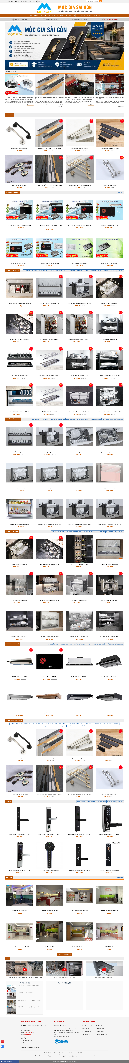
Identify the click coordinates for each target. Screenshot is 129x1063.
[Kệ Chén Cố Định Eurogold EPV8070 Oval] (49, 288)
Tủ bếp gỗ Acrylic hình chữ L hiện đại (109, 910)
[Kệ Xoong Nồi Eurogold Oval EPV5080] (109, 436)
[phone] (2, 1041)
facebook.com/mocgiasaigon (33, 1047)
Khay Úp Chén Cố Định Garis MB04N (109, 564)
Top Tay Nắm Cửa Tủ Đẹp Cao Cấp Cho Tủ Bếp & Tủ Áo (49, 98)
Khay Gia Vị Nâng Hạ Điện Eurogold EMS (19, 524)
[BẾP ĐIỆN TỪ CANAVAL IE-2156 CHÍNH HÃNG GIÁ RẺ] (79, 84)
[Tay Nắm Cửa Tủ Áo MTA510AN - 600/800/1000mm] (49, 169)
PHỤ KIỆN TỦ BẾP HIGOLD (83, 270)
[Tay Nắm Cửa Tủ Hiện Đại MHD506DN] (110, 133)
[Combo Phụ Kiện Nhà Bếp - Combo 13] (109, 247)
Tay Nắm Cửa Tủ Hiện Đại (113, 723)
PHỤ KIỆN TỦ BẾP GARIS (69, 270)
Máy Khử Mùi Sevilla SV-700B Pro (109, 677)
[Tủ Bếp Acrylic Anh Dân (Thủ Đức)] (19, 895)
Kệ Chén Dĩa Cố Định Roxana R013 (20, 375)
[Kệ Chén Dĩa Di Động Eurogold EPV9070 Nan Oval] (109, 509)
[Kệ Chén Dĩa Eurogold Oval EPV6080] (79, 436)
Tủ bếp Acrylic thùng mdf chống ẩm (79, 910)
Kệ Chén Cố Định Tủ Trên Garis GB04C (79, 636)
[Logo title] (64, 8)
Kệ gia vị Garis (101, 531)
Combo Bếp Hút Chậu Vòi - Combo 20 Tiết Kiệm (20, 225)
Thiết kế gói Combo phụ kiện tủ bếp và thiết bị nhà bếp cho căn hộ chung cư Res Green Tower (28, 1007)
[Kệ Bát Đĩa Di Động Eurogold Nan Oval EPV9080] (79, 509)
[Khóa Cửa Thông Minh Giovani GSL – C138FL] (19, 855)
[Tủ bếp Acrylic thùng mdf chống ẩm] (79, 895)
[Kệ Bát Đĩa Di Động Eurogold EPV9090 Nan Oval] (49, 509)
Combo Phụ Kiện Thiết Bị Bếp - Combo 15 (49, 263)
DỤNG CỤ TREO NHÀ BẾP (110, 270)
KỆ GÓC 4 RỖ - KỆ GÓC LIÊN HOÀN (64, 977)
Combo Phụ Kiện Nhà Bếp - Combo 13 (109, 263)
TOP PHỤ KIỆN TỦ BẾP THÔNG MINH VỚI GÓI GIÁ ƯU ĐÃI (29, 1001)
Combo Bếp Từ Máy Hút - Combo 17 (109, 225)
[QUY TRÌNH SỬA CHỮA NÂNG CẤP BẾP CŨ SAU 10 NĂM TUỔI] (109, 84)
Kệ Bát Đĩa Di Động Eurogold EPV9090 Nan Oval (49, 524)
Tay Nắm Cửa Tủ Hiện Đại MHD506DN (110, 148)
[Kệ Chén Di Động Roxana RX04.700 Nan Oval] (109, 360)
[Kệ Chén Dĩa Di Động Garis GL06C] (79, 585)
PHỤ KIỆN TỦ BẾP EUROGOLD (13, 419)
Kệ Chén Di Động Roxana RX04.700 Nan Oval (109, 375)
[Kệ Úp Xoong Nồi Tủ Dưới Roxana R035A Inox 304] (109, 396)
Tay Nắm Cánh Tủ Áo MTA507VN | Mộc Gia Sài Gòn (49, 148)
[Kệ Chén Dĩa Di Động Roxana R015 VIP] (79, 360)
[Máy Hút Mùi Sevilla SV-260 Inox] (19, 697)
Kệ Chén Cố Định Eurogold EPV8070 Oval (49, 303)
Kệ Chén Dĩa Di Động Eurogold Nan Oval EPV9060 (79, 303)
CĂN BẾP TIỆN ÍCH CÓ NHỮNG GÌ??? (25, 993)
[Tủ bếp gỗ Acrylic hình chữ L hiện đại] (109, 895)
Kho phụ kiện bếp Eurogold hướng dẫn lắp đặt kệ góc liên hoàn (25, 978)
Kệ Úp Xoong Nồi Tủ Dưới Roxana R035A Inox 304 (109, 411)
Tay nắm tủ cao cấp (87, 1025)
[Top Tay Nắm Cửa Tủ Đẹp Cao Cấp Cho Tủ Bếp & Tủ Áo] (49, 84)
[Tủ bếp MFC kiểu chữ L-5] (49, 931)
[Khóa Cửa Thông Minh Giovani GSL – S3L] (49, 855)
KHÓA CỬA (97, 15)
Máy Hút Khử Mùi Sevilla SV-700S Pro (79, 677)
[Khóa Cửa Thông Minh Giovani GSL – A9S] (109, 855)
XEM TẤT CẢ (120, 192)
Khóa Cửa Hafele (91, 801)
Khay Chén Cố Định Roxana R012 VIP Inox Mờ (49, 375)
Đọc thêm (29, 104)
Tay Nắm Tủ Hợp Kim (101, 1034)
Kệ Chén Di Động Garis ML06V (20, 600)
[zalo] (2, 1046)
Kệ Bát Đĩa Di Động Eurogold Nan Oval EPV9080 (79, 524)
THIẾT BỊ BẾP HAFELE (53, 644)
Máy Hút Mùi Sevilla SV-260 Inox (19, 713)
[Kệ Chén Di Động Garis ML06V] (19, 585)
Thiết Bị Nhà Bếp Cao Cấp (12, 644)
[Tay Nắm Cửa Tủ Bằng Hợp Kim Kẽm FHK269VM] (80, 169)
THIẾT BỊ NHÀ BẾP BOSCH (66, 644)
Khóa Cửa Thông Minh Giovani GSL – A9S (109, 870)
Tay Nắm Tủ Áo (87, 723)
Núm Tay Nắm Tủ (63, 723)
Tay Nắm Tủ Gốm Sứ (72, 726)
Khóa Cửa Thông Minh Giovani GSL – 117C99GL (79, 834)
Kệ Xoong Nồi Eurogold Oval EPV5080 (109, 452)
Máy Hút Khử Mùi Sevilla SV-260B (79, 713)
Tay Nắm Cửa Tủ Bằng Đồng (75, 723)
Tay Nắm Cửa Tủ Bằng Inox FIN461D (79, 148)
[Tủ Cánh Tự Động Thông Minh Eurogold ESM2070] (109, 472)
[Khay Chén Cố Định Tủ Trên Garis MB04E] (49, 621)
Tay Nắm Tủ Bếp (39, 723)
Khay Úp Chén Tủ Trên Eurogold (40, 419)
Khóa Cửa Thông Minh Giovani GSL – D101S (19, 834)
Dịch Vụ (17, 1)
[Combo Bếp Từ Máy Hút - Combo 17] (109, 210)
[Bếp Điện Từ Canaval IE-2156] (49, 661)
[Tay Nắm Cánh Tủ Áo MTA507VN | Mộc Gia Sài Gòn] (49, 133)
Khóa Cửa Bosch (81, 801)
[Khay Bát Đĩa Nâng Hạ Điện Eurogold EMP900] (19, 472)
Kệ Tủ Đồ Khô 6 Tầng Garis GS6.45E (79, 564)
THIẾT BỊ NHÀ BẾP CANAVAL (109, 644)
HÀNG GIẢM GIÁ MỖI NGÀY (35, 15)
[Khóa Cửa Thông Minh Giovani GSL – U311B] (79, 855)
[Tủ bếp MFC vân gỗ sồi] (109, 931)
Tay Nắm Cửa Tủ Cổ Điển (99, 723)
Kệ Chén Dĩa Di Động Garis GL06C (79, 600)
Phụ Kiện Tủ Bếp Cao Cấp (12, 270)
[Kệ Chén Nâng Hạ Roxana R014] (109, 324)
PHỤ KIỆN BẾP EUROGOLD (58, 15)
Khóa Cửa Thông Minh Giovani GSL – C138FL (19, 870)
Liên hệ (40, 1)
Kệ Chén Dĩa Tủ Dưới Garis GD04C (109, 303)
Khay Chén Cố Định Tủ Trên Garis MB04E (49, 636)
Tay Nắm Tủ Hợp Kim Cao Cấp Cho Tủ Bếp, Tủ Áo (22, 723)
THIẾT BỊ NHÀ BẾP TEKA (80, 644)
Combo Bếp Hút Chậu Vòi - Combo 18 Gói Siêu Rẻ (79, 225)
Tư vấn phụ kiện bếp (26, 1)
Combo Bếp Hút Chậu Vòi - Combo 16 (20, 263)
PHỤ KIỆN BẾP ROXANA (96, 270)
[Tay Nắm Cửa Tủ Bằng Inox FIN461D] (80, 133)
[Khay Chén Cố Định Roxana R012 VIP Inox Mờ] (49, 360)
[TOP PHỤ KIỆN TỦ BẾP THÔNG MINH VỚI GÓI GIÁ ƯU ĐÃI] (11, 1003)
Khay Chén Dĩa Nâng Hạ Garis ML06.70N (49, 600)
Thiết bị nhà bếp (100, 1028)
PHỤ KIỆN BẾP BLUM (43, 270)
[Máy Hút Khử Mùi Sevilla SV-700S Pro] (79, 661)
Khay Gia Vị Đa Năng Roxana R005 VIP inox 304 (79, 339)
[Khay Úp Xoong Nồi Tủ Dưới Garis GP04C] (19, 324)
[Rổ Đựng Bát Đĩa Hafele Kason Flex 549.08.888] (19, 288)
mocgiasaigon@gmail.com (30, 1042)
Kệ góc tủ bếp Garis (111, 531)
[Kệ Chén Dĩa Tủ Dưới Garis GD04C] (109, 288)
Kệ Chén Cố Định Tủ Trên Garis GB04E (20, 636)
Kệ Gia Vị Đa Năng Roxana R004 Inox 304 (49, 339)
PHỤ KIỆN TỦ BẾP (70, 15)
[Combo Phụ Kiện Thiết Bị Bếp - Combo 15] (49, 247)
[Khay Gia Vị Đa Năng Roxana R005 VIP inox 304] (79, 324)
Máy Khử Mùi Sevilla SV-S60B (109, 713)
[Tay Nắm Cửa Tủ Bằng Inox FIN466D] (19, 133)
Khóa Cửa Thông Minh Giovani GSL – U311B (79, 870)
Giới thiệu (10, 1)
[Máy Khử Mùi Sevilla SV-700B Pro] (109, 661)
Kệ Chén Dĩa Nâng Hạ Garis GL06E (109, 600)
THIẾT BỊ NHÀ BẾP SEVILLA (94, 644)
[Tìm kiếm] (100, 1)
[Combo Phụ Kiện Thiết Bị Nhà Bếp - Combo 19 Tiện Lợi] (49, 210)
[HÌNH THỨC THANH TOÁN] (13, 19)
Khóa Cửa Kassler (101, 801)
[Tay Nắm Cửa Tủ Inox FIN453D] (110, 169)
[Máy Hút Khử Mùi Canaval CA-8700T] (19, 661)
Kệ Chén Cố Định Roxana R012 (49, 411)
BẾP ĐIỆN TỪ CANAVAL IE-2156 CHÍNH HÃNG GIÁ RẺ (79, 97)
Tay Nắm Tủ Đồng (87, 1034)
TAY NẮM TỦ (90, 15)
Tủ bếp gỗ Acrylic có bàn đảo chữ (49, 910)
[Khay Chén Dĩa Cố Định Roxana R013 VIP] (19, 396)
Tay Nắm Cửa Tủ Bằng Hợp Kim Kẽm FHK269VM (79, 185)
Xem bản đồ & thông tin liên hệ (61, 1036)
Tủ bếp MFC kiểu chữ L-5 (49, 946)
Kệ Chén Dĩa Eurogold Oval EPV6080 (79, 452)
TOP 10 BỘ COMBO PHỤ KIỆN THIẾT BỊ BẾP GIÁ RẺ (19, 97)
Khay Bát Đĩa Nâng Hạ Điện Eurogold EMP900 (19, 488)
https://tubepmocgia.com (31, 1045)
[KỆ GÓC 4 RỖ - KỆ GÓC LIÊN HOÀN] (64, 968)
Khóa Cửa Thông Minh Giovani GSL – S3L (49, 870)
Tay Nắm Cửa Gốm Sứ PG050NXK (19, 185)
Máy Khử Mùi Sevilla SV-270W (50, 713)
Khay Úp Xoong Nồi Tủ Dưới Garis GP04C (19, 339)
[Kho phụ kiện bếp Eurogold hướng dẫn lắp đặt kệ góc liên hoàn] (24, 968)
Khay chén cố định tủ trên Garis (73, 531)
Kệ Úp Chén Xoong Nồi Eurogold (57, 419)
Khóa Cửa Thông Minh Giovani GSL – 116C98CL (109, 834)
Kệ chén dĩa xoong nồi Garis (89, 531)
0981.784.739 (28, 1032)
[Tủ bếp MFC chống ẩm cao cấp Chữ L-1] (19, 931)
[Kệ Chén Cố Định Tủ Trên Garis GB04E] (19, 621)
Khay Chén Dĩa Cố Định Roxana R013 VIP (19, 411)
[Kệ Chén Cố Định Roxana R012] (49, 396)
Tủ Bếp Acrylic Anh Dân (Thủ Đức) (20, 910)
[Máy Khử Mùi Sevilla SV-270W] (49, 697)
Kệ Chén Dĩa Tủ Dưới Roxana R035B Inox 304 (79, 411)
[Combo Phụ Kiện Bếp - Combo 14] (79, 247)
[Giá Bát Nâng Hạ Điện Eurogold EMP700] (79, 472)
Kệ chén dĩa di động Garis (58, 531)
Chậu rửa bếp (85, 1028)
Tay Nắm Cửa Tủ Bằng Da (51, 723)
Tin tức (35, 1)
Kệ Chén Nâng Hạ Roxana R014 (109, 339)
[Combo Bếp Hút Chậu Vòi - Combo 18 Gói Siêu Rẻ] (79, 210)
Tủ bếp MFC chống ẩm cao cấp (79, 946)
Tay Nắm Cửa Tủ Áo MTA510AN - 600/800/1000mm (49, 185)
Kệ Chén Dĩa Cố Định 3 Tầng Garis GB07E (109, 636)
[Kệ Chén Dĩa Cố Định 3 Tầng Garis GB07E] (109, 621)
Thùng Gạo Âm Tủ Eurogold (109, 419)
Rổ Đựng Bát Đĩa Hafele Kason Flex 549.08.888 (20, 303)
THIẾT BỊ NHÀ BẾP (80, 15)
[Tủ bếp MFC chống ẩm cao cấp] (79, 931)
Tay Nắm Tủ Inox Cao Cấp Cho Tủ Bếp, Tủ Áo (55, 726)
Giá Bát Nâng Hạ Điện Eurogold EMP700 (79, 488)
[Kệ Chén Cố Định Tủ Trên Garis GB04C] (79, 621)
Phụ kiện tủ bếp (100, 1025)
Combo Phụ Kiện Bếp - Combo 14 (79, 263)
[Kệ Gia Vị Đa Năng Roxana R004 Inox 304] (49, 324)
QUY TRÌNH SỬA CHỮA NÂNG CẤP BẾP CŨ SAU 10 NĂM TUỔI (109, 98)
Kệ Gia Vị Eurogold (70, 419)
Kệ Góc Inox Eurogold (82, 419)
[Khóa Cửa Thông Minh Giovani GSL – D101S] (19, 819)
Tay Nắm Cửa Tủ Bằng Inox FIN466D (18, 148)
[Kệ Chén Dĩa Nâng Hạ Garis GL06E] (109, 585)
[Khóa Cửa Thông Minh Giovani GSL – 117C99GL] (79, 819)
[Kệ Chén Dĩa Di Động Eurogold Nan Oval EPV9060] (79, 288)
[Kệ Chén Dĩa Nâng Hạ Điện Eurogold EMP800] (49, 472)
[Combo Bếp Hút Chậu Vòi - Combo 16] (19, 247)
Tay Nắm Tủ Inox (100, 1031)
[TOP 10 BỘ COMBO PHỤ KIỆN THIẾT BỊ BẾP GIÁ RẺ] (19, 84)
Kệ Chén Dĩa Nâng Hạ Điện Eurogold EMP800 (49, 488)
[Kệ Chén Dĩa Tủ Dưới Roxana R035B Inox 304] (79, 396)
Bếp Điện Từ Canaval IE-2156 (49, 677)
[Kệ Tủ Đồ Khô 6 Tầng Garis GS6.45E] (79, 549)
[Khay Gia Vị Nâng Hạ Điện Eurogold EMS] (19, 509)
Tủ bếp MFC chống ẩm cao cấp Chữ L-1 (19, 946)
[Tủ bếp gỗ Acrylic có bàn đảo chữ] (49, 895)
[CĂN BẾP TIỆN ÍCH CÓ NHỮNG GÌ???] (11, 995)
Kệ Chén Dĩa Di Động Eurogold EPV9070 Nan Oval (109, 524)
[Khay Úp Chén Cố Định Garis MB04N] (109, 549)
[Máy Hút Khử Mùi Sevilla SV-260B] (79, 697)
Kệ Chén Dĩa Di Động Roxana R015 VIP (79, 375)
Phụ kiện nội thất (86, 1031)
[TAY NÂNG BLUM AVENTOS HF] (104, 968)
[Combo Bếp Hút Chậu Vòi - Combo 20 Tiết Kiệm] (19, 210)
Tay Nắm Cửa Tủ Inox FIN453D (110, 185)
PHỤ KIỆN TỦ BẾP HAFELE (56, 270)
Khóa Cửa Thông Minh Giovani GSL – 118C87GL (50, 834)
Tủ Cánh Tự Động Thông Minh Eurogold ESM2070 (109, 488)
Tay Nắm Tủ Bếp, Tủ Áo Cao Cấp (14, 720)
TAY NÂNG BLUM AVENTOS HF (104, 977)
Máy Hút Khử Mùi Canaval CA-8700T (19, 677)
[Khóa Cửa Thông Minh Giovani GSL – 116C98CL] (109, 819)
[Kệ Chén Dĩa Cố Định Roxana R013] (19, 360)
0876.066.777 (27, 1034)
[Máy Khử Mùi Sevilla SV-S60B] (109, 697)
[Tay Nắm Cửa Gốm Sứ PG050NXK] (19, 169)
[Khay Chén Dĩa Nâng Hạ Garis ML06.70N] (49, 585)
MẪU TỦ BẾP (47, 15)
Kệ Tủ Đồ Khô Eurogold (95, 419)
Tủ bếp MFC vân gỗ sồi (109, 946)
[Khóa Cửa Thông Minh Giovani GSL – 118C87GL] (49, 819)
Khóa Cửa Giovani (111, 801)
